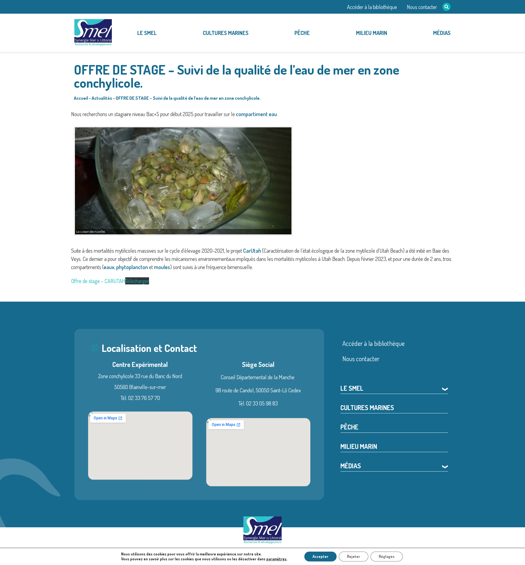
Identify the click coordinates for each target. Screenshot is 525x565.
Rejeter (353, 556)
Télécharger (137, 280)
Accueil (81, 98)
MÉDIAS (442, 32)
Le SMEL (147, 32)
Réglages (387, 556)
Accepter (320, 556)
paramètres (276, 559)
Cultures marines (226, 32)
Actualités (102, 98)
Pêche (302, 32)
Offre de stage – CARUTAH (98, 280)
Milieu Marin (371, 32)
